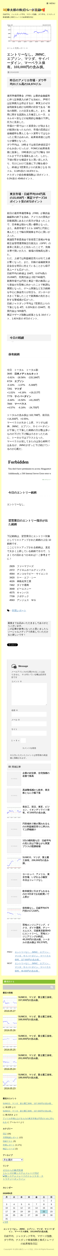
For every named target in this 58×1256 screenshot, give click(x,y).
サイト (14, 729)
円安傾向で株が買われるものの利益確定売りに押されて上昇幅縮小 (36, 826)
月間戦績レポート (11, 1137)
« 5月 (5, 1222)
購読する (10, 981)
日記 (5, 1134)
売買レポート (19, 610)
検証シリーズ (9, 1149)
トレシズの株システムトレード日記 (21, 1173)
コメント (16, 681)
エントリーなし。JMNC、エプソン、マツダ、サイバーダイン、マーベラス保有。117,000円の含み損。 (33, 956)
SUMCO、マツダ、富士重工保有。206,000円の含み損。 (36, 860)
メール (15, 720)
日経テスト (8, 1141)
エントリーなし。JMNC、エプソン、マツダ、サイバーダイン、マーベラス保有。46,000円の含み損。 (33, 967)
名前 (14, 710)
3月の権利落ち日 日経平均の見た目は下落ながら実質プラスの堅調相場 (37, 843)
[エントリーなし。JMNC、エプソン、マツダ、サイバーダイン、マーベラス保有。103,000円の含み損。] (29, 33)
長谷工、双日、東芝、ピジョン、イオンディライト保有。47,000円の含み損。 (36, 810)
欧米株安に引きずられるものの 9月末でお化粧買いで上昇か (36, 894)
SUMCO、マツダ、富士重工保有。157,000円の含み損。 (28, 1103)
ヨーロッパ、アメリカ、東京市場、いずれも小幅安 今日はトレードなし (36, 877)
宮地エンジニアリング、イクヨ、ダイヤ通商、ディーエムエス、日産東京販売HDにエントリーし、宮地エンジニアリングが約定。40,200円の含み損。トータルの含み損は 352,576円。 (37, 933)
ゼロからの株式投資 (13, 1170)
